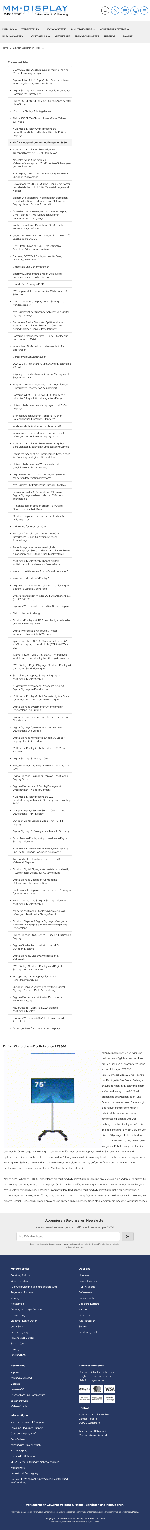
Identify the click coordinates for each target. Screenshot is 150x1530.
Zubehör (109, 36)
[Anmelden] (115, 10)
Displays (8, 29)
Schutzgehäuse (81, 29)
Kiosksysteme (56, 29)
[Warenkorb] (125, 10)
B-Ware (128, 36)
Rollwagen (90, 1184)
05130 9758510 (97, 1431)
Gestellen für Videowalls (117, 1184)
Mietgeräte (62, 36)
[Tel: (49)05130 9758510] (134, 10)
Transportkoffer (87, 36)
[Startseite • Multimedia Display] (35, 10)
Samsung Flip (112, 1151)
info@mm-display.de (96, 1435)
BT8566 (126, 1069)
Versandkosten (51, 1511)
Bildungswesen (12, 36)
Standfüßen (77, 1184)
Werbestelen (30, 29)
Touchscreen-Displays (81, 1151)
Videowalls (39, 36)
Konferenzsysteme (113, 29)
